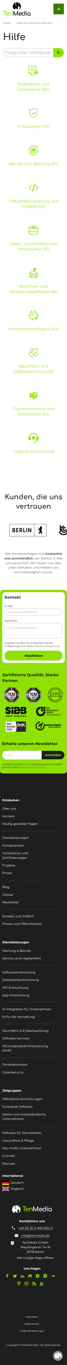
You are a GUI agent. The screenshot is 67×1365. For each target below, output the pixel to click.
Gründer (8, 1156)
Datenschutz (32, 1323)
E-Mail (9, 606)
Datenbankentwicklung (20, 980)
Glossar (7, 894)
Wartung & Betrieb (16, 950)
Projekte (8, 865)
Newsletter (10, 902)
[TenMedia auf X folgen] (16, 1276)
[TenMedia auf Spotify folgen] (46, 1276)
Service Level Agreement (21, 958)
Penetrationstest (15, 1064)
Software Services (15, 1038)
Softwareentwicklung (18, 972)
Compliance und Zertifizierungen (15, 855)
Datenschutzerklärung (46, 646)
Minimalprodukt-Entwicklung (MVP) (25, 1048)
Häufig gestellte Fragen (20, 824)
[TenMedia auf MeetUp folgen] (31, 1276)
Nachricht (11, 620)
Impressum (32, 1316)
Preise (7, 873)
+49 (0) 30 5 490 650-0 (35, 1228)
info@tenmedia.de (35, 1235)
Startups (8, 1163)
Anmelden (53, 755)
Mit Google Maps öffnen (35, 1258)
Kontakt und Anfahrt (18, 916)
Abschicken (33, 655)
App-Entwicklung (15, 995)
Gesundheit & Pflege (18, 1140)
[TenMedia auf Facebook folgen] (8, 1276)
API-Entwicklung (15, 987)
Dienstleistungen (15, 838)
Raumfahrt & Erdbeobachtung (25, 1031)
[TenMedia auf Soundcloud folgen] (54, 1276)
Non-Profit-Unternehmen (21, 1148)
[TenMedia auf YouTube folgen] (43, 1284)
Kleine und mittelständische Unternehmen (24, 1117)
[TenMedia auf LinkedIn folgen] (24, 1276)
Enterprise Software (17, 1106)
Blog (5, 887)
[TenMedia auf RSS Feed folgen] (35, 1284)
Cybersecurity (13, 1072)
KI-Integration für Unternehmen (26, 1009)
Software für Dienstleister (21, 1133)
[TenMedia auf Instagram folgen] (28, 1284)
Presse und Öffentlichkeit (22, 924)
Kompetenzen (13, 845)
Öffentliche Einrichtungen (22, 1099)
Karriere (8, 816)
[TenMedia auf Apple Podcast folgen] (20, 1284)
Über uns (9, 808)
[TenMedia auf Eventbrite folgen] (39, 1276)
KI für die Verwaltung (18, 1017)
